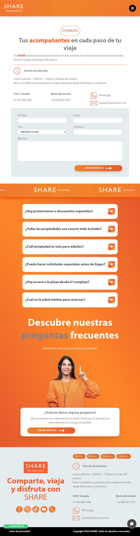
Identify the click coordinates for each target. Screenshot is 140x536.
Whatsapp (105, 95)
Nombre (22, 115)
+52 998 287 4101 (61, 100)
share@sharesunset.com (112, 103)
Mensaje (22, 138)
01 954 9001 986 (23, 100)
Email (76, 115)
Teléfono (78, 127)
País (20, 127)
